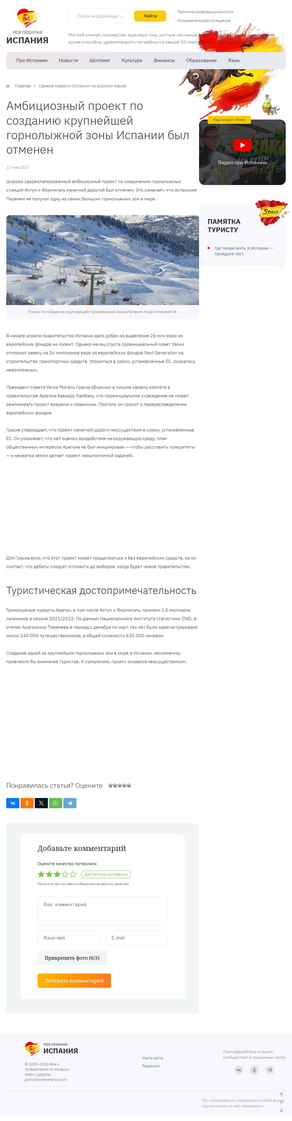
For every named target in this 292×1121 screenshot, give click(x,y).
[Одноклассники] (27, 803)
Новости (68, 60)
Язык (234, 60)
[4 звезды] (124, 785)
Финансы (164, 60)
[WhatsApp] (55, 803)
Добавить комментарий (74, 980)
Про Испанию (31, 60)
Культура (132, 60)
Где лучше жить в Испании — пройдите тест (244, 250)
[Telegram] (69, 803)
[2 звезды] (115, 785)
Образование (201, 60)
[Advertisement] (102, 508)
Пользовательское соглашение (204, 20)
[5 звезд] (129, 785)
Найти (150, 15)
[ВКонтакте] (12, 803)
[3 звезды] (119, 785)
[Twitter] (41, 803)
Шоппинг (100, 60)
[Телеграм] (270, 1070)
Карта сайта (152, 1058)
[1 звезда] (110, 785)
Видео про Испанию (242, 162)
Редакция (150, 1066)
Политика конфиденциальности (205, 11)
